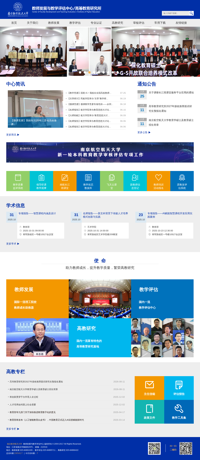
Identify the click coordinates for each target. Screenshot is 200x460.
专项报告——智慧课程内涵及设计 (37, 213)
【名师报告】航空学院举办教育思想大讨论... (89, 110)
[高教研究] (100, 298)
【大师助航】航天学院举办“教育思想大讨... (89, 115)
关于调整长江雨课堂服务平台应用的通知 (171, 92)
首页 (14, 22)
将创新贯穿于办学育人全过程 (24, 397)
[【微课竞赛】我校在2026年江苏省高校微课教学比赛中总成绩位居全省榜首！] (35, 109)
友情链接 (181, 22)
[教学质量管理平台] (186, 448)
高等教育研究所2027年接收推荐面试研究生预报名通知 (170, 108)
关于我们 (32, 22)
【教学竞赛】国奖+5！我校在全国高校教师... (89, 93)
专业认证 (96, 22)
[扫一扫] (170, 448)
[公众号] (154, 448)
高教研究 (117, 22)
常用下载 (160, 22)
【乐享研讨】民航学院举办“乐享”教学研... (88, 98)
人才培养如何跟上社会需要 (23, 404)
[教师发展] (37, 337)
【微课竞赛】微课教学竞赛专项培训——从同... (90, 104)
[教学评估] (162, 337)
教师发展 (53, 22)
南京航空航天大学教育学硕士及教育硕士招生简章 (171, 122)
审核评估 (138, 22)
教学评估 (75, 22)
